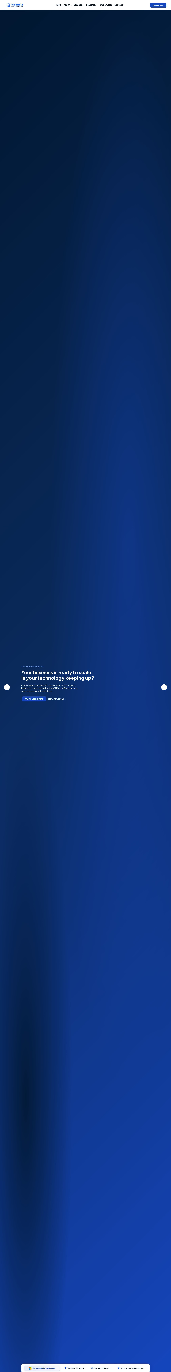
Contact (118, 5)
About (67, 5)
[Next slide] (164, 687)
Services (78, 5)
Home (58, 5)
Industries (91, 5)
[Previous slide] (7, 687)
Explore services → (61, 700)
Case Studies (106, 5)
